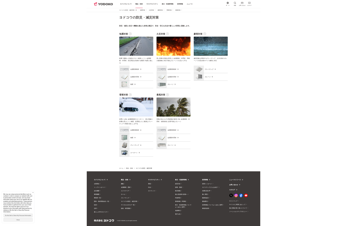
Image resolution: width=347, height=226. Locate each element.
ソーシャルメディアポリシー (238, 211)
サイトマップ (233, 201)
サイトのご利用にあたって (237, 204)
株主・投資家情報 (181, 179)
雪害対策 (169, 10)
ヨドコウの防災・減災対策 (126, 10)
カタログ (249, 5)
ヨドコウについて (100, 179)
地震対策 (142, 10)
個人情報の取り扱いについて (238, 208)
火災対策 (151, 10)
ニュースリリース (235, 179)
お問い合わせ (242, 5)
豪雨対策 (160, 10)
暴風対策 (177, 10)
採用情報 (205, 179)
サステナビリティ (154, 179)
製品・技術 (124, 179)
